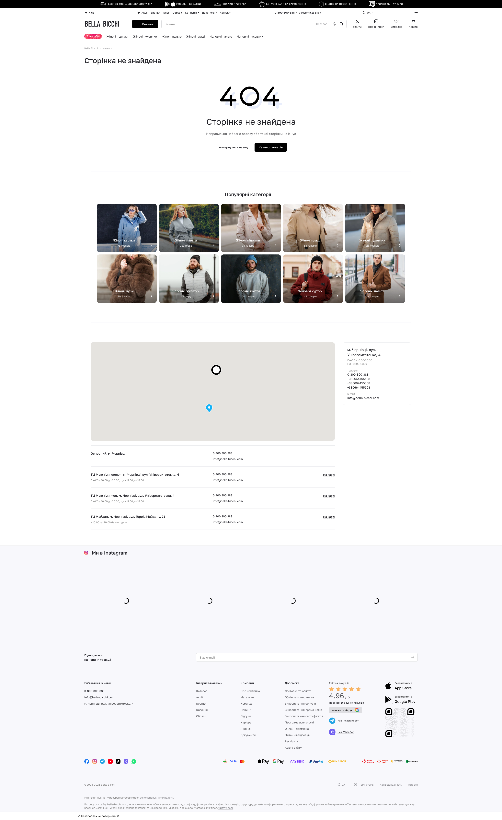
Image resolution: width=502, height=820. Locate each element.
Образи (201, 716)
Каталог (201, 691)
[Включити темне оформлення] (416, 12)
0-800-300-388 (285, 12)
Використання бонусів (300, 703)
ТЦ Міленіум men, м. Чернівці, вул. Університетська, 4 (133, 496)
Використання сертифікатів (304, 716)
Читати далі (225, 807)
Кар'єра (246, 722)
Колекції (202, 709)
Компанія (248, 683)
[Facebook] (86, 761)
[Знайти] (341, 24)
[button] (209, 408)
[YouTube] (110, 761)
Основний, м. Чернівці (108, 453)
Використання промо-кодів (303, 709)
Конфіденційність (391, 784)
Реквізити (291, 741)
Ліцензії (246, 728)
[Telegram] (102, 761)
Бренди (201, 703)
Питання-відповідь (297, 735)
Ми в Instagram (110, 553)
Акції (199, 697)
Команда (247, 703)
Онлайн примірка (297, 728)
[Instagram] (94, 761)
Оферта (413, 784)
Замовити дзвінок (310, 12)
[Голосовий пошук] (334, 24)
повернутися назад (233, 147)
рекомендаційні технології (156, 797)
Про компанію (250, 691)
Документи (248, 735)
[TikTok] (118, 761)
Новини (246, 709)
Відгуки (246, 716)
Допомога (292, 683)
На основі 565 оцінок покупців (346, 702)
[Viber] (126, 761)
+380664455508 (358, 379)
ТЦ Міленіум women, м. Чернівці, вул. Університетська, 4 (135, 474)
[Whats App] (133, 761)
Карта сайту (293, 747)
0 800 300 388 (223, 453)
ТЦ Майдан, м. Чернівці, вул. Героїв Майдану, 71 (128, 517)
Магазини (247, 697)
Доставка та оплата (298, 691)
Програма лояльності (299, 722)
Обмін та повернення (299, 697)
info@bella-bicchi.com (228, 459)
